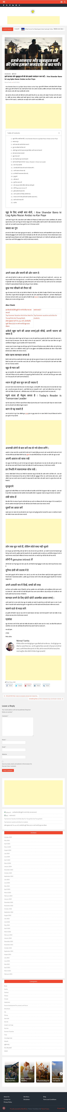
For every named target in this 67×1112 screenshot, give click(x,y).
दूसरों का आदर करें (17, 182)
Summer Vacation (9, 1031)
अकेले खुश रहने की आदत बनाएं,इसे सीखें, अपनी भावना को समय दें (27, 150)
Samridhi (6, 1018)
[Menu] (3, 2)
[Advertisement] (33, 20)
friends (6, 999)
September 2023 (8, 876)
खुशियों (28, 454)
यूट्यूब (26, 413)
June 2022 (7, 922)
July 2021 (7, 957)
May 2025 (7, 840)
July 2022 (7, 918)
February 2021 (8, 974)
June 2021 (7, 961)
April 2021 (7, 967)
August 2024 (7, 850)
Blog (44, 1096)
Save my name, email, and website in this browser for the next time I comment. (17, 765)
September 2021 (8, 951)
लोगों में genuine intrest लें (20, 188)
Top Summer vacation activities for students (16, 822)
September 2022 (8, 912)
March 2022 (7, 931)
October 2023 (8, 873)
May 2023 (7, 886)
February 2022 (8, 935)
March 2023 (7, 892)
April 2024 (7, 860)
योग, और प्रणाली (7, 1048)
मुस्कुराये (15, 176)
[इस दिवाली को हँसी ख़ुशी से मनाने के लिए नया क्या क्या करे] (7, 812)
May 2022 (7, 925)
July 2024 (7, 853)
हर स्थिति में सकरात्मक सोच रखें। (21, 173)
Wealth (6, 1041)
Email (4, 747)
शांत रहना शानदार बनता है (18, 153)
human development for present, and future (16, 1005)
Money (6, 1015)
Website (4, 754)
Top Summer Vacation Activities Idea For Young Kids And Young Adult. (23, 818)
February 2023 (8, 896)
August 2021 (7, 954)
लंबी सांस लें (16, 179)
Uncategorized (8, 1038)
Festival (6, 992)
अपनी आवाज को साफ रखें (19, 170)
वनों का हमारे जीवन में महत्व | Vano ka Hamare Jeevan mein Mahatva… (22, 696)
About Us (6, 1096)
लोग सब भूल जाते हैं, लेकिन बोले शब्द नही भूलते (23, 185)
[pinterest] (9, 5)
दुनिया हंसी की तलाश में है (18, 191)
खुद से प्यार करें (16, 156)
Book (5, 986)
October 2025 (8, 837)
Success (6, 1028)
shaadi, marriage (8, 1025)
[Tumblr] (19, 5)
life (5, 1012)
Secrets (6, 1021)
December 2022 (8, 902)
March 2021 (7, 970)
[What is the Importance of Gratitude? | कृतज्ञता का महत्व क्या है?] (58, 29)
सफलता (36, 297)
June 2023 (7, 883)
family (6, 989)
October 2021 (8, 948)
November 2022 (8, 905)
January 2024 (8, 866)
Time (5, 1034)
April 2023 (7, 889)
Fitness (6, 995)
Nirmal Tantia (8, 82)
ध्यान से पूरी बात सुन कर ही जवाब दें (20, 159)
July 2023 (7, 879)
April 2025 (7, 843)
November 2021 (8, 944)
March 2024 (7, 863)
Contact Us (7, 1099)
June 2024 (7, 856)
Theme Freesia (45, 1109)
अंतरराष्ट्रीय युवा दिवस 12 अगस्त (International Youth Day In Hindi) (45, 698)
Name (4, 739)
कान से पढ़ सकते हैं (17, 165)
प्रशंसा (15, 202)
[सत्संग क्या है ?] (6, 815)
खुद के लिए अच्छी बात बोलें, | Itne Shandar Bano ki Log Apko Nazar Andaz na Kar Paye (35, 138)
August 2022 (7, 915)
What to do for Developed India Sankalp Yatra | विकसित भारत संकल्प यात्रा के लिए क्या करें (30, 29)
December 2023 (8, 869)
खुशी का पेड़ (14, 73)
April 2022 (7, 928)
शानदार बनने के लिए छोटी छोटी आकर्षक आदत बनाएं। (25, 196)
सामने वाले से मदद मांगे (18, 199)
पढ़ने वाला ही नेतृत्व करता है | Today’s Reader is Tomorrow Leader (29, 162)
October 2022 (8, 909)
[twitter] (6, 5)
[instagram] (16, 5)
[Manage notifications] (3, 1108)
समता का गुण (15, 141)
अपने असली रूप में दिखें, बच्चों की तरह (21, 194)
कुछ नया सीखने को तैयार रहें (19, 147)
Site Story (26, 1096)
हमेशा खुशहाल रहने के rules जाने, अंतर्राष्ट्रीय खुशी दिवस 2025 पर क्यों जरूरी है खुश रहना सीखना (18, 323)
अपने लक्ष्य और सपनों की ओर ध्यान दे (21, 144)
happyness (7, 1002)
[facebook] (3, 5)
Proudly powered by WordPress (18, 1109)
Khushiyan (8, 73)
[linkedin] (13, 5)
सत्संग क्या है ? (37, 310)
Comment (5, 716)
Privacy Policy (8, 1102)
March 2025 (7, 847)
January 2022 (8, 938)
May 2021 (7, 964)
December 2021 (8, 941)
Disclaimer (26, 1099)
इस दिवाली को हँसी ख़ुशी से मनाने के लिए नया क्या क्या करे (24, 812)
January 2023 (8, 899)
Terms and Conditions (49, 1099)
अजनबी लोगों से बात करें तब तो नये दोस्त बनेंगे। (23, 167)
